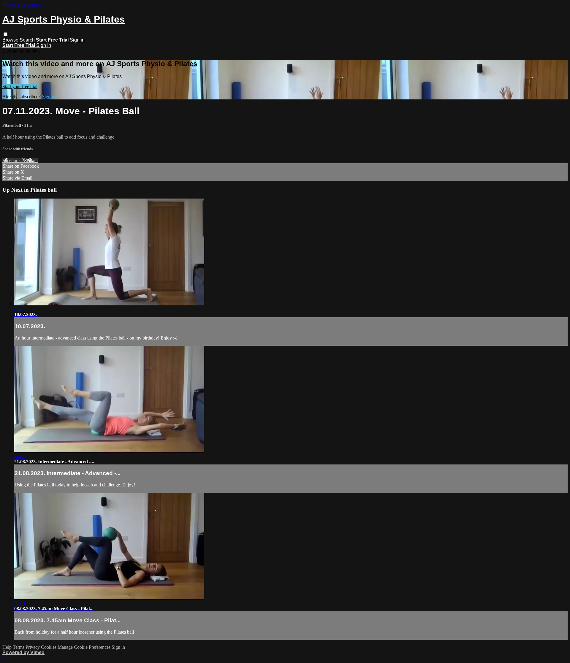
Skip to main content (21, 4)
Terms (19, 647)
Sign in (77, 39)
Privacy (33, 647)
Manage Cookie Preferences (85, 647)
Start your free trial (19, 86)
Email (32, 160)
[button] (5, 34)
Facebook (12, 160)
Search (28, 39)
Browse (11, 39)
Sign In (43, 45)
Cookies (49, 647)
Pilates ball (12, 125)
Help (7, 647)
